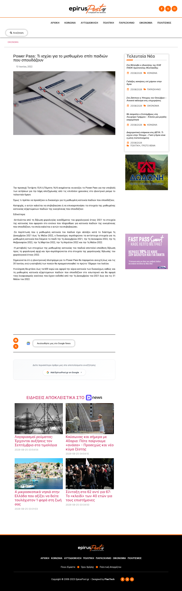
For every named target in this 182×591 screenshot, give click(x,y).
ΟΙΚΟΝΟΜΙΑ (145, 23)
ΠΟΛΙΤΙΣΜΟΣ (164, 23)
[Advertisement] (64, 160)
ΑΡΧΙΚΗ (55, 23)
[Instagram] (174, 9)
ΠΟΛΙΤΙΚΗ (108, 23)
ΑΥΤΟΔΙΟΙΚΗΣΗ (89, 23)
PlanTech (109, 579)
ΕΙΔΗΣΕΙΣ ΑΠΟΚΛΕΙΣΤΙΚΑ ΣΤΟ (55, 397)
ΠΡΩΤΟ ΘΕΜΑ (148, 145)
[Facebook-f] (162, 9)
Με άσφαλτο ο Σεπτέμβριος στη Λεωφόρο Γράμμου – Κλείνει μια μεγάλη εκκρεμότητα (146, 117)
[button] (15, 340)
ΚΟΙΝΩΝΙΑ (70, 23)
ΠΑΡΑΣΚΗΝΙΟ (126, 23)
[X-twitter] (168, 9)
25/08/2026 (136, 73)
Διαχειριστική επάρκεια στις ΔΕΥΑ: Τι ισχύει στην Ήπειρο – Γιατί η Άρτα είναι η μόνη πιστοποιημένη (146, 135)
